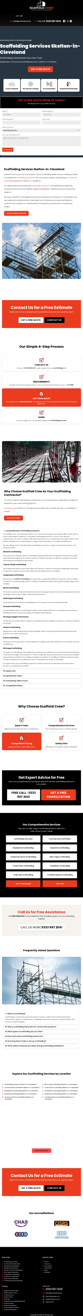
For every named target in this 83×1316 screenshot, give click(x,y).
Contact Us (54, 320)
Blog (46, 1270)
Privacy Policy (8, 1297)
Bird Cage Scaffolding (11, 1272)
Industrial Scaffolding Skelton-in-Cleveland (20, 1094)
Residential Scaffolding (11, 1266)
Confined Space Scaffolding (13, 1281)
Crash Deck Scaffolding (11, 1274)
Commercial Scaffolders (12, 1264)
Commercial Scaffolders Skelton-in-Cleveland (21, 1087)
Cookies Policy (9, 1295)
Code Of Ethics (9, 1303)
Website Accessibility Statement (14, 1301)
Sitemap (47, 1272)
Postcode (46, 119)
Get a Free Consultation (58, 795)
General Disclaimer (10, 1310)
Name (5, 111)
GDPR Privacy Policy (10, 1293)
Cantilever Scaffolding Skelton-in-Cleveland (61, 1091)
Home (47, 1262)
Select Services (7, 127)
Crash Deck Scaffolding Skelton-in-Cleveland (61, 1087)
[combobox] (41, 130)
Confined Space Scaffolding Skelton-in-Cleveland (60, 1098)
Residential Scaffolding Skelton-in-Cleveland (21, 1091)
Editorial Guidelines (10, 1305)
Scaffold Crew (13, 518)
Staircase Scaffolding (11, 1278)
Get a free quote (40, 69)
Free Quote (48, 1266)
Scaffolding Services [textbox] (10, 130)
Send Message (7, 149)
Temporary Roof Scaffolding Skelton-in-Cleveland (19, 1098)
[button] (18, 16)
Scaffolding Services (16, 213)
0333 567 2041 (53, 21)
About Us (47, 1264)
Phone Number (8, 119)
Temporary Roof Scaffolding (13, 1270)
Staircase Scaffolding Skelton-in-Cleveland (61, 1094)
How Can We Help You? (11, 135)
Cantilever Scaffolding (11, 1276)
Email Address (48, 111)
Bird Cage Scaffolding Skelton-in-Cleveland (61, 1084)
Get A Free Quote (41, 1151)
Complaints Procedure (11, 1307)
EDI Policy (7, 1299)
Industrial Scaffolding (11, 1268)
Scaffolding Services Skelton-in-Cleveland (20, 1084)
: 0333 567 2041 (41, 927)
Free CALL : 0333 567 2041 (23, 795)
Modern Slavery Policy (11, 1291)
